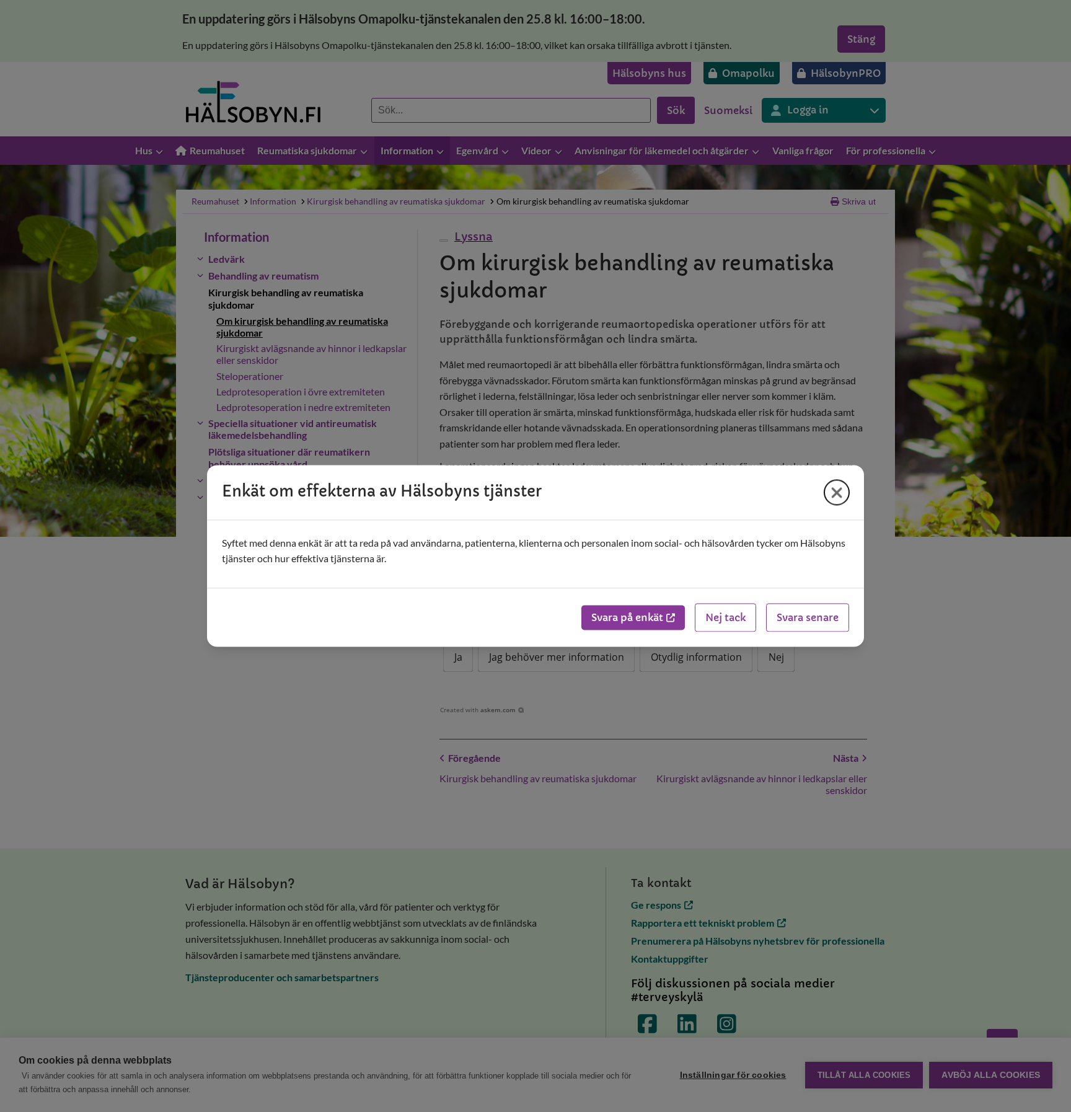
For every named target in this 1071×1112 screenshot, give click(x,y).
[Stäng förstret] (836, 492)
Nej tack (725, 618)
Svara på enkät (627, 618)
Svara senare (808, 618)
